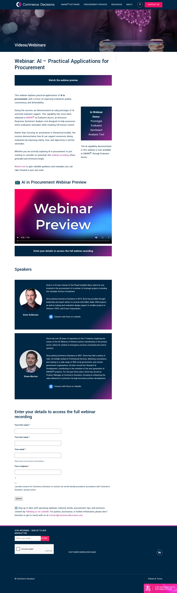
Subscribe (42, 538)
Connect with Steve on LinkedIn (67, 386)
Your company (22, 466)
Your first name (22, 425)
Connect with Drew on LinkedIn (67, 316)
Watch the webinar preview (63, 80)
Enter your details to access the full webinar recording (63, 251)
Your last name (22, 437)
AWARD (30, 117)
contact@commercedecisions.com (66, 515)
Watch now (20, 166)
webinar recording (60, 155)
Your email (20, 449)
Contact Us (153, 4)
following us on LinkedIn (37, 511)
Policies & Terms (155, 578)
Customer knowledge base (82, 552)
